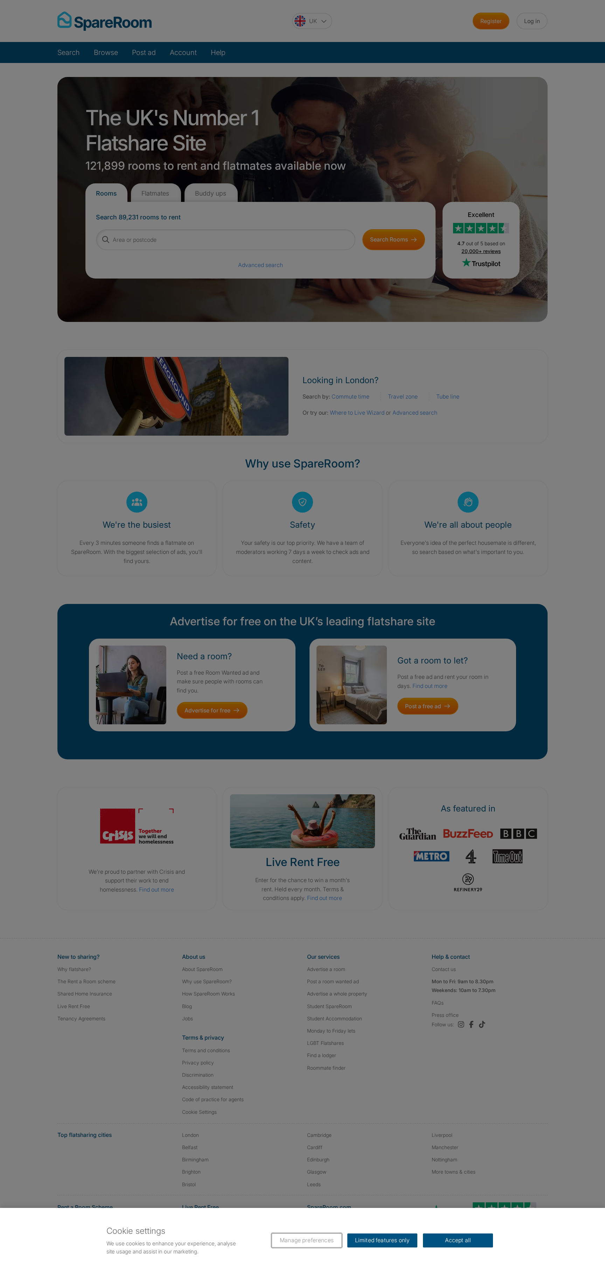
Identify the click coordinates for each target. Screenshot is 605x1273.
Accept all (458, 1240)
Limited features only (382, 1240)
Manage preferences (307, 1240)
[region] (302, 1240)
